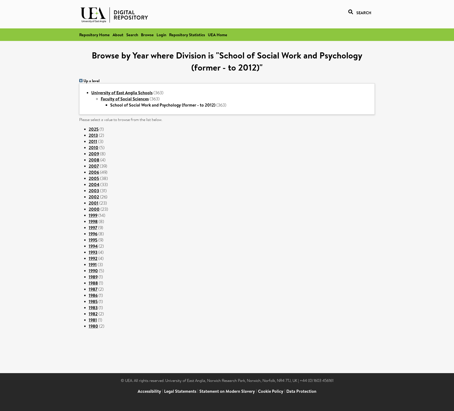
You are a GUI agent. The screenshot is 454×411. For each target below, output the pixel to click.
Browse (147, 34)
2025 (94, 129)
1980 (93, 326)
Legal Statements (180, 391)
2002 (94, 197)
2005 (94, 178)
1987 (93, 289)
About (118, 34)
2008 (94, 160)
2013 (93, 135)
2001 (93, 203)
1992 (93, 258)
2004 (94, 185)
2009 (94, 154)
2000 (94, 209)
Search (132, 34)
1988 (93, 283)
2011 (93, 141)
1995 (93, 240)
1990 (93, 271)
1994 (93, 246)
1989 (93, 277)
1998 (93, 221)
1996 (93, 234)
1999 (93, 215)
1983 (93, 308)
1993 (93, 252)
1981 (93, 320)
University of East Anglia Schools (122, 93)
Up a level (91, 80)
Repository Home (94, 34)
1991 (93, 265)
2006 (94, 172)
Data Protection (301, 391)
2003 (94, 191)
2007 (94, 166)
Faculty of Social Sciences (125, 99)
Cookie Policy (270, 391)
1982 (93, 314)
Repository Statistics (187, 34)
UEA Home (217, 34)
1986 (93, 295)
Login (161, 34)
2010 (93, 148)
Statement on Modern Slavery (227, 391)
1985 (93, 301)
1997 (93, 228)
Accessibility (149, 391)
